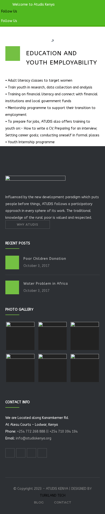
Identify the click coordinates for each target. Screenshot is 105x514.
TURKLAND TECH (52, 495)
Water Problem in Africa (45, 284)
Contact (62, 502)
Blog (39, 502)
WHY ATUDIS (27, 224)
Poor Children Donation (44, 259)
